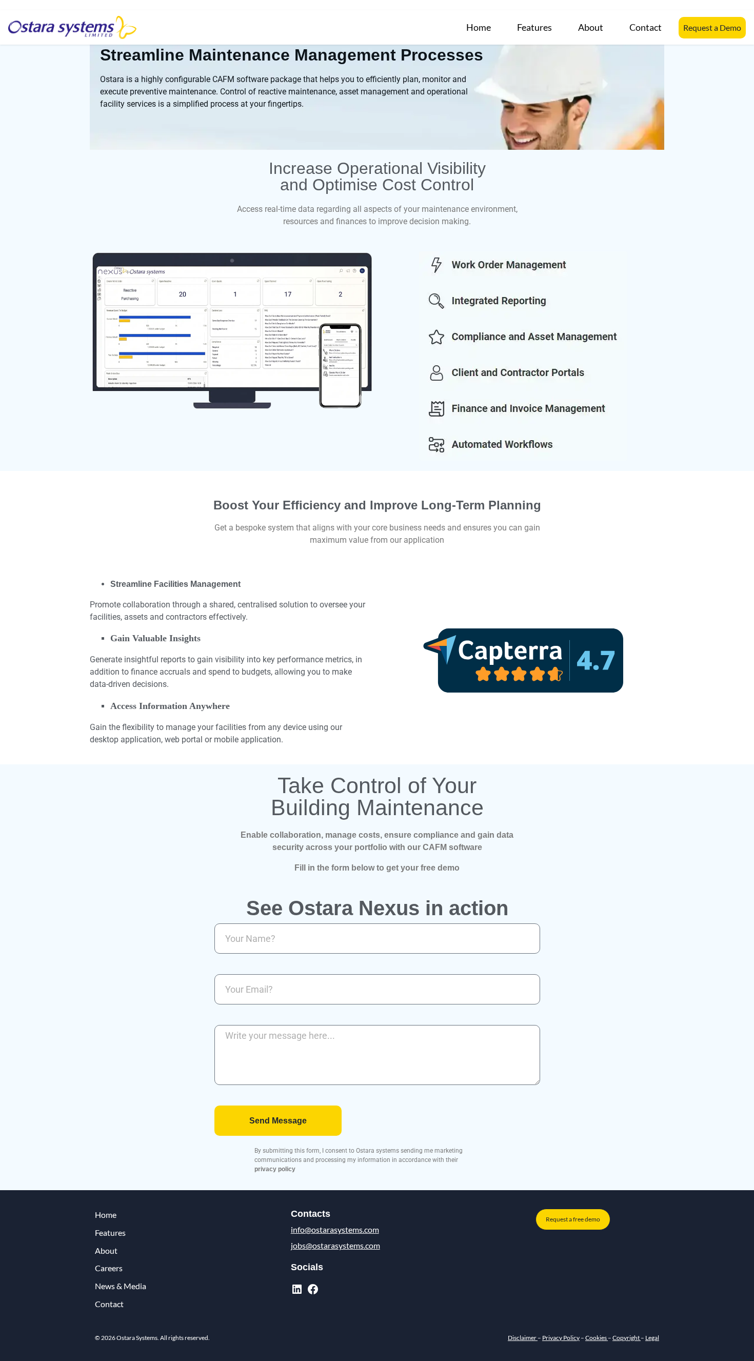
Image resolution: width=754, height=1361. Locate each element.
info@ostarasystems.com (335, 1229)
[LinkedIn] (297, 1289)
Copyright (626, 1338)
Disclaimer (523, 1338)
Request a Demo (712, 27)
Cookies (596, 1338)
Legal (652, 1338)
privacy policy (274, 1169)
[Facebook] (313, 1289)
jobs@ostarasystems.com (335, 1245)
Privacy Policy (561, 1338)
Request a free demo (573, 1219)
